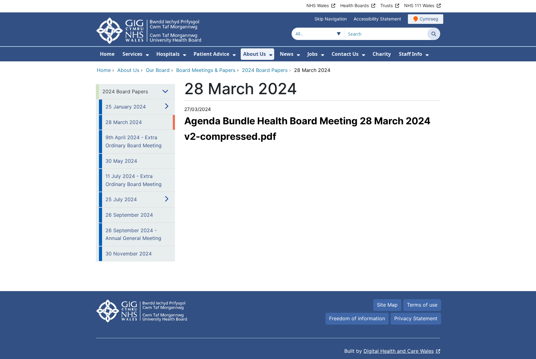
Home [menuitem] (107, 54)
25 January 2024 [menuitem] (125, 107)
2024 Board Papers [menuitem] (125, 91)
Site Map (387, 305)
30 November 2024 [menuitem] (128, 253)
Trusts (386, 5)
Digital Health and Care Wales (399, 351)
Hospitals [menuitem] (168, 54)
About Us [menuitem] (254, 54)
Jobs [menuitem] (312, 54)
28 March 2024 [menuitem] (123, 122)
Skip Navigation (331, 18)
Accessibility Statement (377, 18)
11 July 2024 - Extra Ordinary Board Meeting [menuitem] (133, 180)
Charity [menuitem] (382, 54)
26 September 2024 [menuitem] (129, 215)
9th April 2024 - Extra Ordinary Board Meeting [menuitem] (133, 141)
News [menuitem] (286, 54)
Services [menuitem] (132, 54)
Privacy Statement (415, 318)
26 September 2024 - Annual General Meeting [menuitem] (133, 234)
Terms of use (422, 305)
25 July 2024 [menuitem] (121, 199)
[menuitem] (147, 55)
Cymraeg (429, 18)
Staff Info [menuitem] (410, 54)
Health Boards (354, 5)
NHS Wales (317, 5)
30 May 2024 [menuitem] (121, 161)
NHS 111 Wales (419, 5)
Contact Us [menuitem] (345, 54)
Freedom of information (357, 318)
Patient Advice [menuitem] (211, 54)
